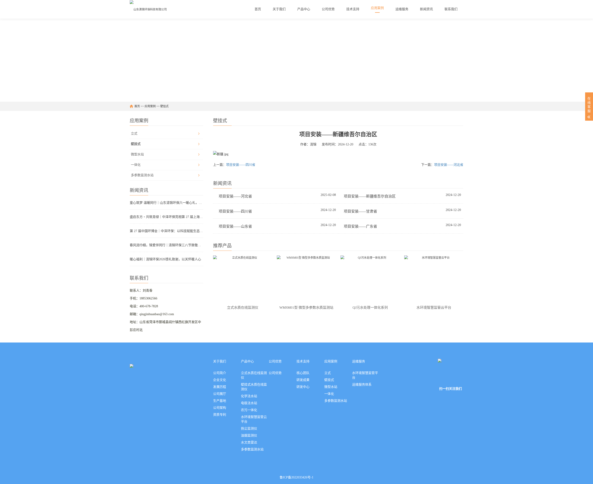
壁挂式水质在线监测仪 (254, 387)
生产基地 (219, 400)
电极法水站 (249, 403)
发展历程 (219, 387)
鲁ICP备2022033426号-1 (296, 477)
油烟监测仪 (249, 435)
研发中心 (302, 387)
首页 (137, 106)
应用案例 (150, 106)
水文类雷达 (249, 442)
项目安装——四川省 (240, 165)
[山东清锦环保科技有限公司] (148, 9)
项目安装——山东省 (235, 226)
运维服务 (358, 361)
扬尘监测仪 (249, 428)
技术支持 (302, 361)
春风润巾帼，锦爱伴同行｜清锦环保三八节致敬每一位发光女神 (166, 245)
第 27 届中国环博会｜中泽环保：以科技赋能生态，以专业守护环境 (166, 231)
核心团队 (302, 373)
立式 (134, 133)
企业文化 (219, 380)
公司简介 (219, 373)
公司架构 (219, 407)
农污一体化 (249, 410)
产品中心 (247, 361)
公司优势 (275, 361)
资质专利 (219, 414)
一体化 (136, 165)
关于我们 (219, 361)
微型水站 (137, 154)
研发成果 (302, 380)
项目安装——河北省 (448, 165)
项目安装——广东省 (360, 226)
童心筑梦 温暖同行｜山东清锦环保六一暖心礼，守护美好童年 (166, 202)
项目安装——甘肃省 (360, 211)
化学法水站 (249, 396)
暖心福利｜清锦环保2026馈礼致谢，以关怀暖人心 (165, 259)
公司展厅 (219, 394)
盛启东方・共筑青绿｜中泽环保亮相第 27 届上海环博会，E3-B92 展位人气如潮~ (166, 217)
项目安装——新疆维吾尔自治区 (370, 196)
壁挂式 (164, 106)
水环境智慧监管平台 (365, 375)
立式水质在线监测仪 (254, 375)
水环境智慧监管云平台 (254, 419)
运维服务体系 (362, 384)
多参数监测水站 (142, 175)
